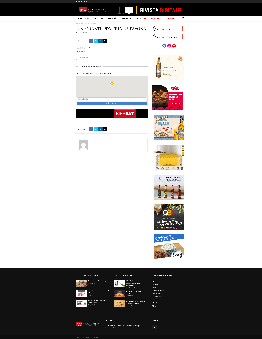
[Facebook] (184, 1)
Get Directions (110, 103)
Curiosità (112, 18)
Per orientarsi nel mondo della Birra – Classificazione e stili (136, 302)
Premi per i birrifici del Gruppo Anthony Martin (97, 302)
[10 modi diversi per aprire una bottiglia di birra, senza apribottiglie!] (119, 283)
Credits (96, 337)
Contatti (86, 1)
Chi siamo (79, 1)
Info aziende (99, 18)
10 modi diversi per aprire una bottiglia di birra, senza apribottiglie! (135, 283)
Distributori (170, 18)
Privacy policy (89, 337)
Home (80, 18)
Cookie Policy (80, 337)
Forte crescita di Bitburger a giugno (98, 281)
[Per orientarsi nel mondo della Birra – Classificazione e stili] (119, 303)
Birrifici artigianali (152, 18)
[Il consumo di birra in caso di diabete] (119, 293)
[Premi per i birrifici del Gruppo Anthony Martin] (81, 303)
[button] (183, 18)
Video (139, 18)
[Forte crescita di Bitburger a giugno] (81, 283)
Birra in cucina (127, 18)
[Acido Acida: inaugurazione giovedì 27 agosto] (81, 293)
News (87, 18)
